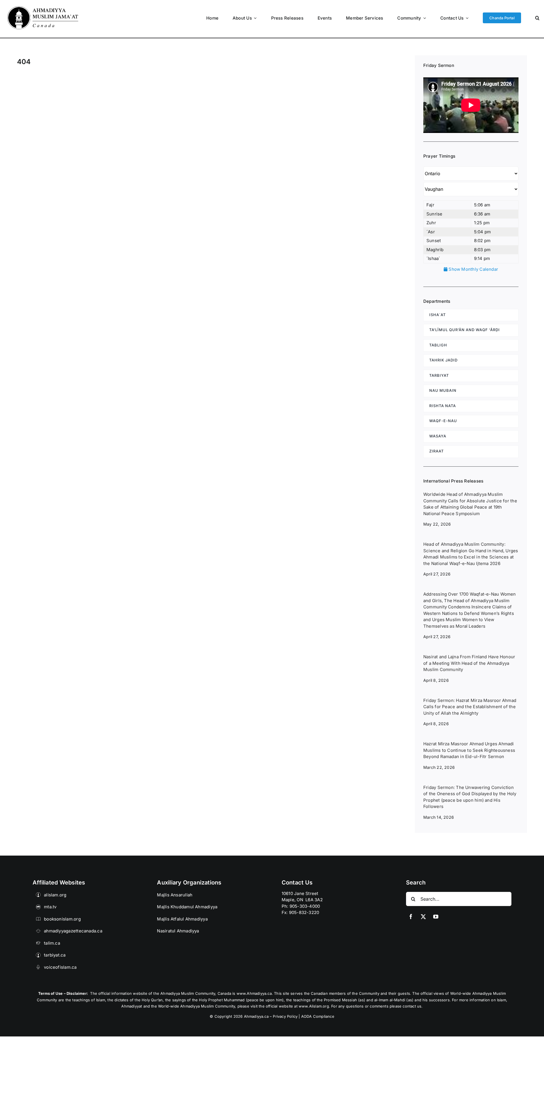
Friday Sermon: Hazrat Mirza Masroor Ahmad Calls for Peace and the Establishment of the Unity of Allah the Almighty (469, 707)
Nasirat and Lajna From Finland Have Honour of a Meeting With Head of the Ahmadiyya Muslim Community (469, 663)
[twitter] (423, 916)
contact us (412, 1006)
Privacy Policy (285, 1016)
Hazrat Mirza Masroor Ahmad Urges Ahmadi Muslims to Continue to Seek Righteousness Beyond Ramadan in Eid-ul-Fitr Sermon (469, 750)
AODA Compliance (317, 1016)
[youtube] (436, 916)
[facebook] (411, 916)
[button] (537, 17)
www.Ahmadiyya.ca (254, 993)
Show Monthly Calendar (472, 269)
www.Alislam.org (314, 1006)
